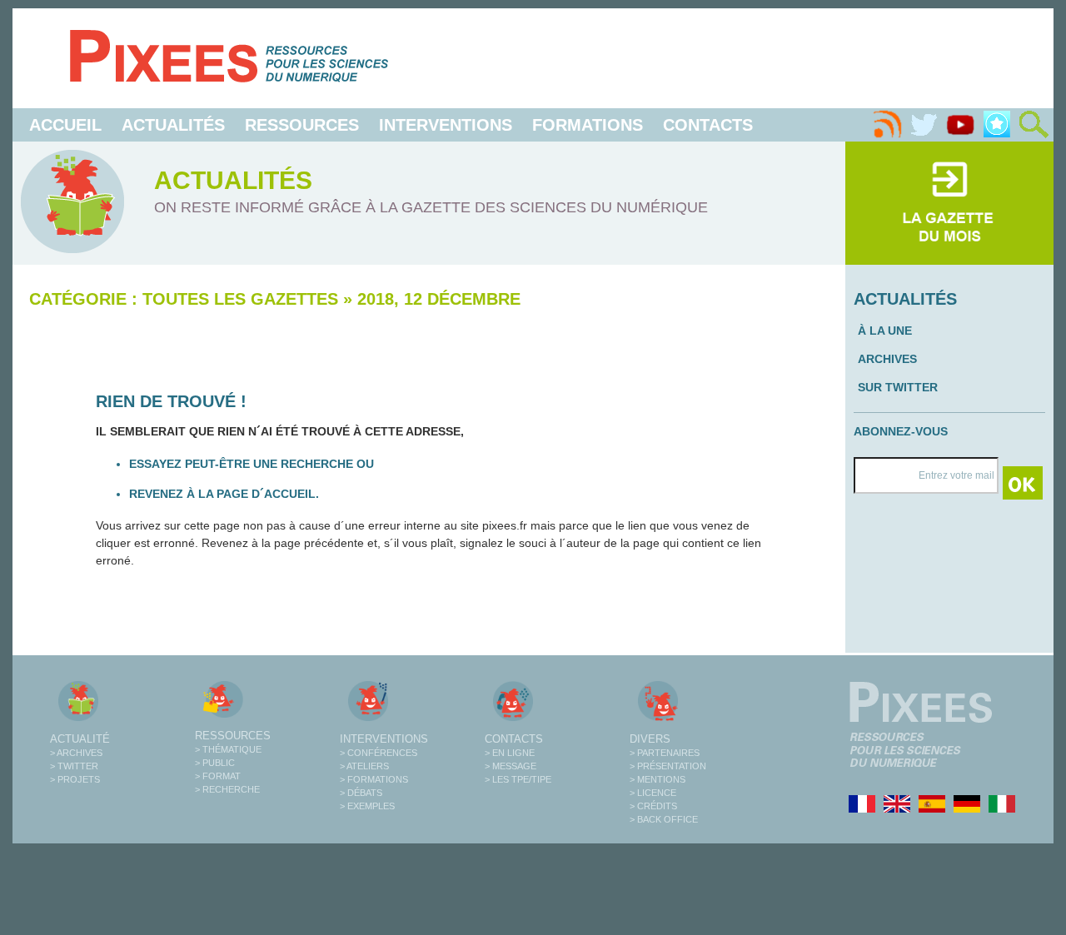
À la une (885, 330)
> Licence (653, 793)
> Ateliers (364, 766)
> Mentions (657, 779)
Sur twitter (898, 387)
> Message (510, 766)
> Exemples (367, 806)
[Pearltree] (997, 125)
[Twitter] (923, 125)
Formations (587, 125)
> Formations (374, 779)
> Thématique (228, 749)
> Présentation (668, 766)
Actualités (173, 125)
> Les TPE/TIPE (518, 779)
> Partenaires (665, 753)
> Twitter (74, 766)
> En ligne (510, 753)
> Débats (361, 793)
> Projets (75, 779)
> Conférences (378, 753)
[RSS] (887, 125)
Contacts (708, 125)
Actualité (80, 739)
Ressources (302, 125)
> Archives (76, 753)
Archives (887, 359)
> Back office (664, 819)
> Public (215, 763)
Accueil (65, 125)
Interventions (445, 125)
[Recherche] (1033, 125)
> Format (218, 776)
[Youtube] (960, 125)
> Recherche (227, 789)
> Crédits (653, 806)
